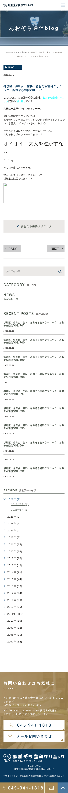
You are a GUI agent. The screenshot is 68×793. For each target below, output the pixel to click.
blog (11, 67)
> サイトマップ (10, 776)
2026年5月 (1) (20, 509)
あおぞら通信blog (21, 52)
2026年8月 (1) (20, 504)
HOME (9, 52)
